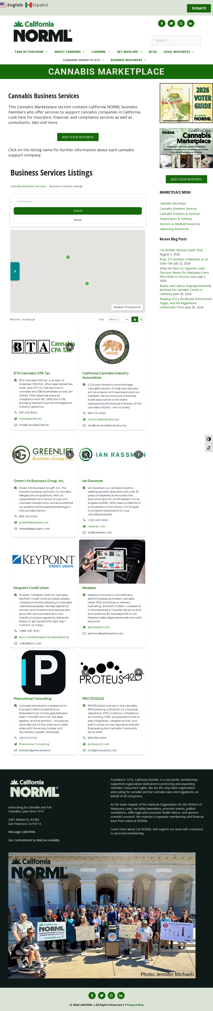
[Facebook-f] (161, 23)
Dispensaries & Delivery (176, 219)
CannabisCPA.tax (30, 419)
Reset (78, 220)
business (197, 829)
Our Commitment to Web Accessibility (33, 840)
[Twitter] (171, 23)
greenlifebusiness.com (33, 522)
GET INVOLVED (127, 52)
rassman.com (96, 526)
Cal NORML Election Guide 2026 (181, 250)
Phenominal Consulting (32, 698)
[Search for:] (176, 40)
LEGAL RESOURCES (176, 52)
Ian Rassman (92, 480)
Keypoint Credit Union (31, 587)
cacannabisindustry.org (103, 419)
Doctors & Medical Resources (180, 224)
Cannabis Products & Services (180, 214)
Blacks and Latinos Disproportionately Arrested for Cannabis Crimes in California (185, 290)
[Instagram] (181, 23)
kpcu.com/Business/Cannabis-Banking (44, 637)
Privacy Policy (134, 1005)
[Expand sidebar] (15, 271)
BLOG (153, 52)
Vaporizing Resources (174, 229)
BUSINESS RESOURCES (126, 60)
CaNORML (99, 52)
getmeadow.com (98, 627)
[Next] (70, 347)
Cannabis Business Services (28, 186)
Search (77, 211)
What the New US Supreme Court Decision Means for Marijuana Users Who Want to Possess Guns (184, 272)
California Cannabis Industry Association (105, 375)
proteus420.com (98, 744)
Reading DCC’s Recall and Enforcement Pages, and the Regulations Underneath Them (186, 303)
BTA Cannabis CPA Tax (32, 373)
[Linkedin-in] (190, 23)
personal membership (129, 833)
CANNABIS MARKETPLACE (81, 60)
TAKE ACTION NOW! (29, 52)
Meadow (89, 587)
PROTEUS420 (93, 698)
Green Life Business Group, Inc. (39, 480)
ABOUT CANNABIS (67, 52)
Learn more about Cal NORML (131, 829)
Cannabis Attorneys (173, 203)
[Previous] (17, 347)
